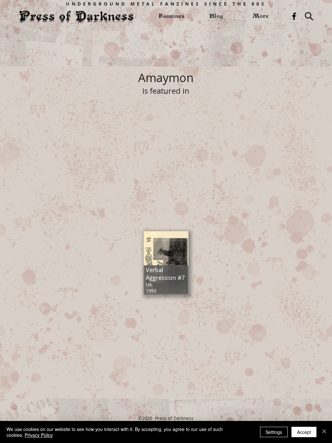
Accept (304, 432)
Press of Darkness (174, 418)
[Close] (324, 432)
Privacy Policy (39, 435)
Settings (274, 432)
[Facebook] (294, 16)
